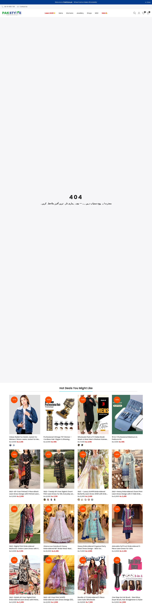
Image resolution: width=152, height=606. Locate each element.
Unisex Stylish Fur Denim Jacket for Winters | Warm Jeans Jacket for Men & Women (24, 438)
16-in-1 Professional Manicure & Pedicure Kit (124, 438)
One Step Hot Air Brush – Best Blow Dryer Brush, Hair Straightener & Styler (127, 598)
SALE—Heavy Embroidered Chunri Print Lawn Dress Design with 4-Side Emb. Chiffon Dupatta (127, 492)
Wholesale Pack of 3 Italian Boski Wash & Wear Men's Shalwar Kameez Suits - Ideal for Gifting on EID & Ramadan (93, 438)
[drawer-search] (134, 13)
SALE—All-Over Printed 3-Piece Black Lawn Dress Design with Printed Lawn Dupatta (24, 492)
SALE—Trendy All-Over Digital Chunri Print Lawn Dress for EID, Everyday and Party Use (59, 492)
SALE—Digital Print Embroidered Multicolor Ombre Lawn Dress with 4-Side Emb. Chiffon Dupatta (24, 547)
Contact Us (23, 7)
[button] (39, 399)
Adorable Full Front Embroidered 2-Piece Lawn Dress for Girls (126, 547)
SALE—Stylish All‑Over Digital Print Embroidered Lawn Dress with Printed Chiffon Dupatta (24, 598)
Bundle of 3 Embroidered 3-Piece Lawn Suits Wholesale (91, 598)
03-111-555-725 (9, 7)
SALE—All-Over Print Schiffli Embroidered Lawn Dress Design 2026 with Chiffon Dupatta (59, 598)
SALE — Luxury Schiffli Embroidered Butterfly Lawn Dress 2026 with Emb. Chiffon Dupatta (92, 492)
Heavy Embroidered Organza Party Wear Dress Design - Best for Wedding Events (92, 547)
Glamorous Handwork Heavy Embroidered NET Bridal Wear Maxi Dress (57, 547)
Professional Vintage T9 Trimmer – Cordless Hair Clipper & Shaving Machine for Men (58, 438)
